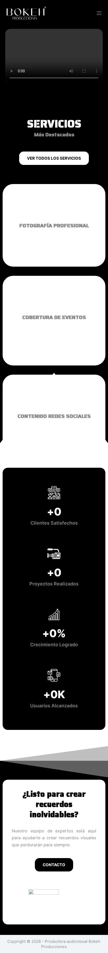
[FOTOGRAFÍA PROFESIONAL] (54, 204)
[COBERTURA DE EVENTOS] (54, 296)
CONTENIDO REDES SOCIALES (54, 416)
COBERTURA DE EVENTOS (54, 317)
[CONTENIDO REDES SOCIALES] (54, 395)
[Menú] (99, 13)
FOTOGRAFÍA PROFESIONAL (54, 225)
